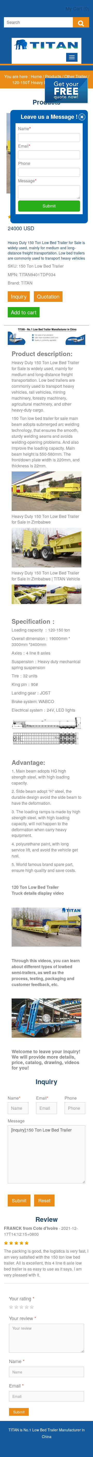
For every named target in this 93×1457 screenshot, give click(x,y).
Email (42, 1098)
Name (14, 1098)
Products (53, 76)
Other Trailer (76, 76)
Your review (22, 1318)
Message (16, 1121)
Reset (44, 1200)
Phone (71, 1098)
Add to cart (23, 312)
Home (37, 76)
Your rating (21, 1298)
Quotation (48, 296)
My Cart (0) (77, 8)
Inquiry (19, 296)
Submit (19, 1200)
